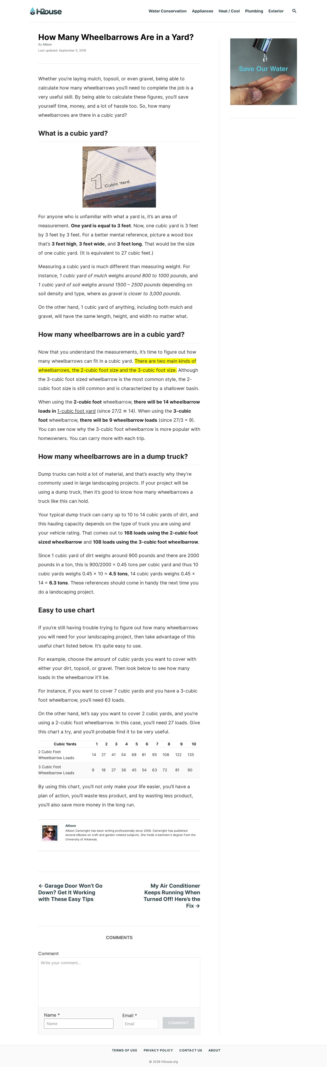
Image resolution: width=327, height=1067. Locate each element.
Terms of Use (124, 1050)
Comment (48, 953)
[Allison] (51, 833)
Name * (52, 1015)
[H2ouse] (75, 11)
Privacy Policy (158, 1050)
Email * (129, 1015)
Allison (47, 44)
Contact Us (190, 1050)
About (214, 1050)
